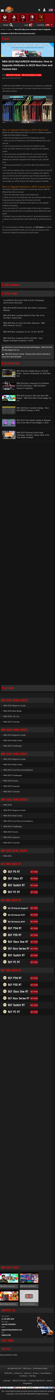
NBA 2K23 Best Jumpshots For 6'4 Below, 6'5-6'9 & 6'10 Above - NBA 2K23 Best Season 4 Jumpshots (33, 385)
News (10, 29)
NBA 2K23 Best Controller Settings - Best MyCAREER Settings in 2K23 (33, 409)
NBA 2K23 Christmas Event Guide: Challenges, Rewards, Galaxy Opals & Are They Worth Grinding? (33, 435)
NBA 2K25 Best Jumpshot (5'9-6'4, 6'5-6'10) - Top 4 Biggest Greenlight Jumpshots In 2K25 (23, 339)
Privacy (35, 1373)
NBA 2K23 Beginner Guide (31, 75)
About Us (27, 1373)
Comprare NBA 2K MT (37, 1381)
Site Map (32, 1376)
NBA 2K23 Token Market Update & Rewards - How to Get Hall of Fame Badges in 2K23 (34, 421)
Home (3, 29)
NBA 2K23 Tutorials (13, 75)
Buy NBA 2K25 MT (14, 1368)
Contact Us (18, 1373)
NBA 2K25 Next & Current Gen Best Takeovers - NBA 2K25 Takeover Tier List (24, 324)
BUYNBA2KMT (29, 1394)
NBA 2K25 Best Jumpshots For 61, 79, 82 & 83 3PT (23, 332)
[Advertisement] (27, 258)
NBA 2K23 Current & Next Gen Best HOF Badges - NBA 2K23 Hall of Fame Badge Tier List (34, 398)
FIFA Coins (27, 1368)
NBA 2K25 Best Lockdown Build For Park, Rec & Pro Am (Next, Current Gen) (23, 317)
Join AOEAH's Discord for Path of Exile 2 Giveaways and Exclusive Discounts (23, 302)
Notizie (49, 1381)
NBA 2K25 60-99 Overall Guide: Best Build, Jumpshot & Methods (25, 309)
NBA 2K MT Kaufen (19, 1381)
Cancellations (45, 1373)
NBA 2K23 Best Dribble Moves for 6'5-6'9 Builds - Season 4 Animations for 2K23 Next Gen (34, 373)
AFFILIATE (8, 1373)
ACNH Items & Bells (40, 1368)
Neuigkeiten (27, 1383)
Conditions (23, 1376)
